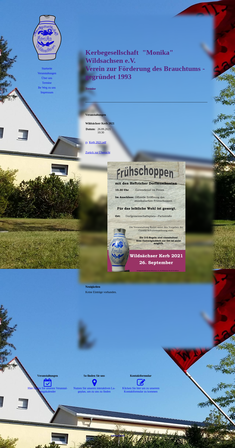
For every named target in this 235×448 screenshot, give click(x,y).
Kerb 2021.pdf (97, 142)
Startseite (47, 68)
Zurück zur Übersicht (97, 152)
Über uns (46, 78)
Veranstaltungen (47, 73)
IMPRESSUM (118, 435)
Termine (47, 82)
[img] (47, 38)
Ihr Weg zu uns (47, 87)
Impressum (47, 92)
